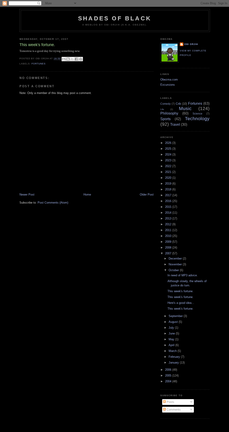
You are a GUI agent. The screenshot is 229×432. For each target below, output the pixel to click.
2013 (168, 218)
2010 (168, 236)
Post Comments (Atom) (53, 202)
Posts (170, 402)
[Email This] (63, 59)
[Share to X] (72, 59)
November (176, 264)
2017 (168, 195)
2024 (168, 154)
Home (87, 194)
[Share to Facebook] (76, 59)
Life (162, 109)
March (173, 351)
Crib (178, 103)
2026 (168, 143)
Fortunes (39, 63)
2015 (168, 207)
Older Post (147, 194)
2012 (168, 224)
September (176, 316)
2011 (168, 230)
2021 (168, 172)
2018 (168, 189)
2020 (168, 177)
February (175, 356)
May (172, 339)
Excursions (167, 84)
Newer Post (26, 194)
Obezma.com (169, 79)
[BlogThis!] (68, 59)
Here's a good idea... (181, 302)
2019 (168, 183)
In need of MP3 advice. (183, 275)
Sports (165, 119)
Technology (197, 118)
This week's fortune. (180, 291)
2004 (168, 381)
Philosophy (169, 113)
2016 (168, 201)
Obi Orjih (191, 44)
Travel (175, 124)
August (174, 321)
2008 (168, 247)
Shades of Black (114, 18)
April (172, 345)
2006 (168, 369)
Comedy (165, 103)
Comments (173, 409)
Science (197, 113)
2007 (168, 253)
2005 (168, 375)
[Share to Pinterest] (80, 59)
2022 (168, 166)
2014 (168, 212)
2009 (168, 241)
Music (185, 108)
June (172, 333)
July (172, 327)
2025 (168, 148)
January (174, 362)
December (176, 258)
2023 (168, 160)
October (174, 270)
